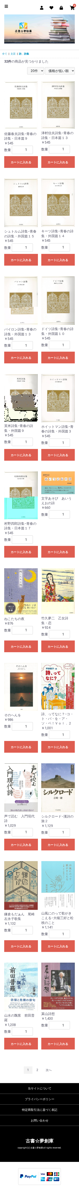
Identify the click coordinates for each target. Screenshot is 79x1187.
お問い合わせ (39, 1120)
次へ (49, 1070)
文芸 (13, 53)
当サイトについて (39, 1088)
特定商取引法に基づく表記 (39, 1109)
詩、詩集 (24, 53)
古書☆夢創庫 (40, 1140)
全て (4, 53)
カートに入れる (21, 162)
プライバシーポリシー (39, 1099)
